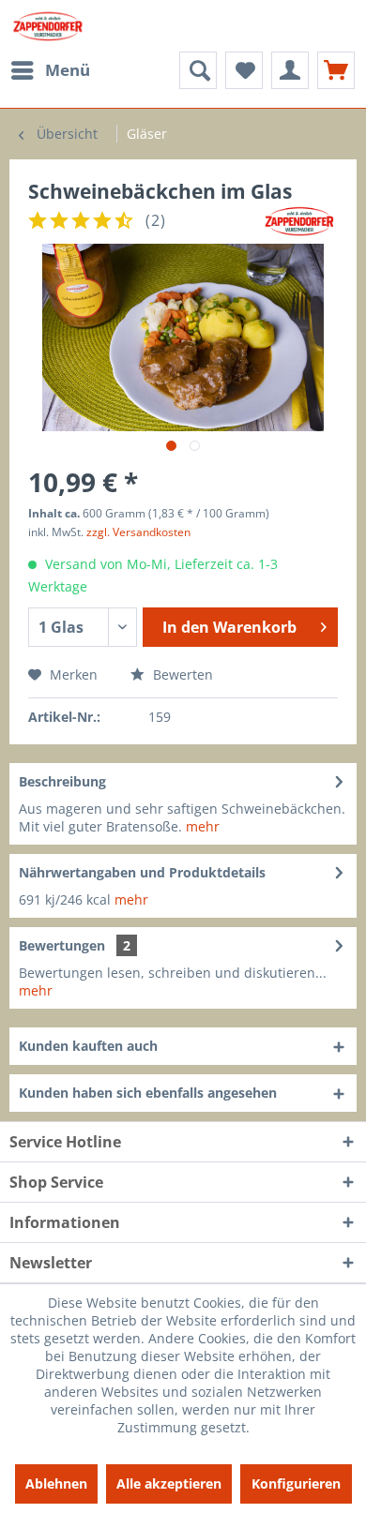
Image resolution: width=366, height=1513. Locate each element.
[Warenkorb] (336, 70)
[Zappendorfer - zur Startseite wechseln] (47, 25)
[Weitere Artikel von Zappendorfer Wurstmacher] (299, 220)
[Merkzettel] (244, 70)
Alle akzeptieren (168, 1483)
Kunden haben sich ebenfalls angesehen (148, 1092)
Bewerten (181, 674)
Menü (67, 70)
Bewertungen (62, 945)
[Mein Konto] (290, 70)
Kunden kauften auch (88, 1046)
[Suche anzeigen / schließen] (198, 70)
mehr (203, 826)
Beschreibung (62, 781)
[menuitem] (49, 70)
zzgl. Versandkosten (138, 532)
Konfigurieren (296, 1483)
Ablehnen (56, 1483)
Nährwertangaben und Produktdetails (142, 872)
